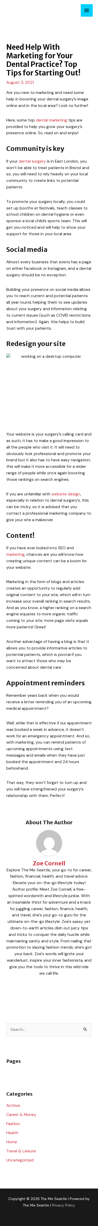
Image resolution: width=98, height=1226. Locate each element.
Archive (13, 1105)
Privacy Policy (63, 1205)
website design (65, 494)
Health (12, 1132)
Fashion (13, 1123)
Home (11, 1142)
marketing (15, 554)
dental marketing (51, 120)
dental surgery (32, 161)
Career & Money (21, 1114)
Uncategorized (20, 1160)
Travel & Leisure (21, 1151)
